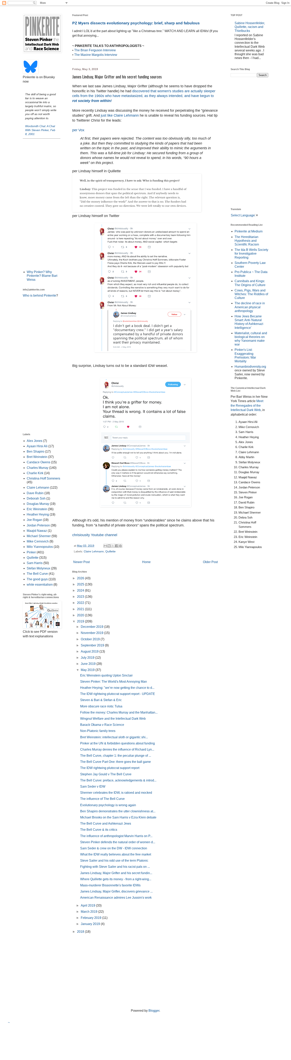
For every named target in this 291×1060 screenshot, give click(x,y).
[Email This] (105, 546)
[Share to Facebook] (117, 546)
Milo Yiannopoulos (40, 546)
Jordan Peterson (38, 525)
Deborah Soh (36, 498)
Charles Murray (37, 467)
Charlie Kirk (35, 473)
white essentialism (40, 584)
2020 (81, 615)
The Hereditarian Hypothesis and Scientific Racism (247, 240)
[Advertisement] (41, 204)
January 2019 (91, 924)
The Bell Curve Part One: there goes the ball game (115, 761)
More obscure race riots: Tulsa (101, 706)
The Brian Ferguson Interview (95, 50)
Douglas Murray (38, 503)
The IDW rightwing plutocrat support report (109, 768)
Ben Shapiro (35, 451)
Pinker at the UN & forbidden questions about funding (117, 743)
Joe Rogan (34, 519)
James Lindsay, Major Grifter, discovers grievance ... (116, 891)
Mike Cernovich (38, 541)
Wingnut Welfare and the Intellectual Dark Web (113, 718)
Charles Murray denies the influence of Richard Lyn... (117, 749)
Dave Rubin (35, 493)
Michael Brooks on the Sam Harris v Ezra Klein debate (118, 817)
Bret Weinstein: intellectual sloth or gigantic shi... (114, 737)
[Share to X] (113, 546)
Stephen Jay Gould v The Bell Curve (105, 774)
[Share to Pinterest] (120, 546)
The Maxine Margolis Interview (95, 54)
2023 (81, 596)
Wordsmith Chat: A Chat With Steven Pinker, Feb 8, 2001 (40, 130)
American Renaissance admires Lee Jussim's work (116, 897)
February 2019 (91, 917)
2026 (81, 578)
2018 (81, 931)
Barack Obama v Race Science (102, 724)
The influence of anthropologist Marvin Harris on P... (116, 836)
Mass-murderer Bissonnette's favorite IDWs (110, 885)
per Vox (78, 130)
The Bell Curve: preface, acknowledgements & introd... (118, 780)
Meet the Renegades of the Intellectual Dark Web (247, 405)
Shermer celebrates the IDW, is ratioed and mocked (116, 792)
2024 (81, 590)
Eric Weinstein (37, 509)
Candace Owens (38, 462)
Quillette (110, 551)
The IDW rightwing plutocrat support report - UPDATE (117, 694)
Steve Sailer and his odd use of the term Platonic (114, 860)
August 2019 (90, 651)
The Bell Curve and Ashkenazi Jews (105, 823)
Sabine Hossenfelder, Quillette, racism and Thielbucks (250, 26)
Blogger (153, 1010)
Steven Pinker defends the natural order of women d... (117, 842)
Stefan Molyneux (38, 568)
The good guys (37, 579)
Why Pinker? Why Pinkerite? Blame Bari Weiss (42, 275)
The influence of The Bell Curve (102, 798)
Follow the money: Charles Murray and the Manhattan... (119, 712)
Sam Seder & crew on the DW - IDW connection (113, 848)
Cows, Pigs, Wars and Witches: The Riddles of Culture (251, 294)
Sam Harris (35, 563)
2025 (81, 584)
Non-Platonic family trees (97, 731)
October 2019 (91, 639)
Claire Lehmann (94, 551)
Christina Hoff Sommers (43, 478)
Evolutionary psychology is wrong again (108, 805)
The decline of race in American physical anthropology (250, 307)
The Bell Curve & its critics (98, 829)
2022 (81, 602)
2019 (81, 621)
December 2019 (92, 626)
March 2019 (89, 911)
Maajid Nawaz (37, 530)
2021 (81, 609)
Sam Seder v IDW (92, 786)
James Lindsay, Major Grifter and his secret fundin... (116, 873)
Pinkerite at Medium (248, 231)
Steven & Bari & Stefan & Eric (101, 700)
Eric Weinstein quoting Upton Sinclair (106, 675)
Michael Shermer (39, 536)
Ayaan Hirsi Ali (37, 446)
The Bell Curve (37, 573)
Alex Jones (34, 440)
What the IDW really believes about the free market (115, 854)
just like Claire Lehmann (119, 115)
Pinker (31, 552)
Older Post (210, 562)
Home (146, 562)
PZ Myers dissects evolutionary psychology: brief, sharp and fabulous (136, 23)
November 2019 (92, 633)
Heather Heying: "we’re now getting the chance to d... (117, 687)
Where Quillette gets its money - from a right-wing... (115, 879)
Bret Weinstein (37, 457)
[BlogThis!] (109, 546)
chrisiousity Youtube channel (94, 535)
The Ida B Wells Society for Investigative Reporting (251, 253)
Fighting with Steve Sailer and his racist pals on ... (115, 866)
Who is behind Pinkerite (39, 295)
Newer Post (81, 562)
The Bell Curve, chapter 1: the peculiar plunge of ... (115, 755)
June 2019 (88, 663)
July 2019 (88, 657)
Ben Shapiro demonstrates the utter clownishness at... (117, 811)
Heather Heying (38, 514)
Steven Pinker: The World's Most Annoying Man (113, 681)
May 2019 (88, 670)
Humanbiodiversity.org (250, 366)
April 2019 (88, 905)
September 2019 (93, 645)
